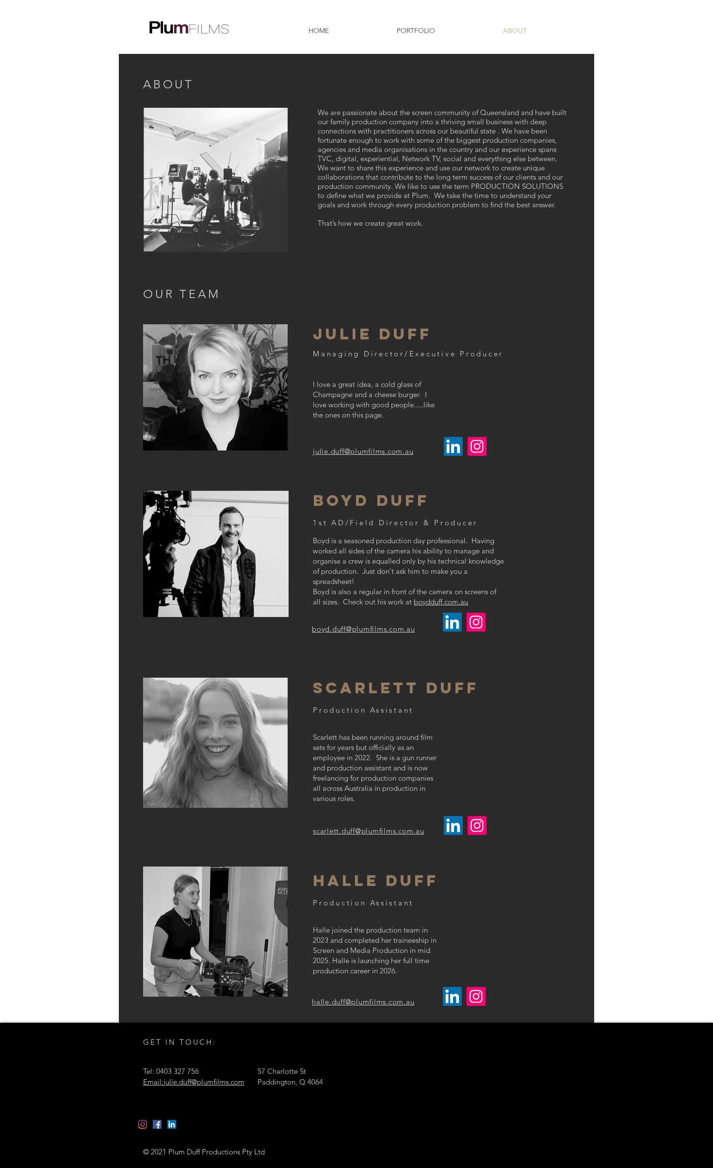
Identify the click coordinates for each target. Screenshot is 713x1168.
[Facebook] (157, 1124)
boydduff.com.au (441, 601)
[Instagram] (477, 446)
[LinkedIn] (453, 446)
